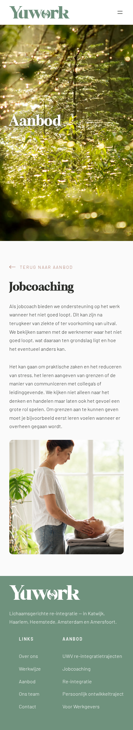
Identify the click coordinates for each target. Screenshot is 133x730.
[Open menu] (120, 12)
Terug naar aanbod (46, 267)
